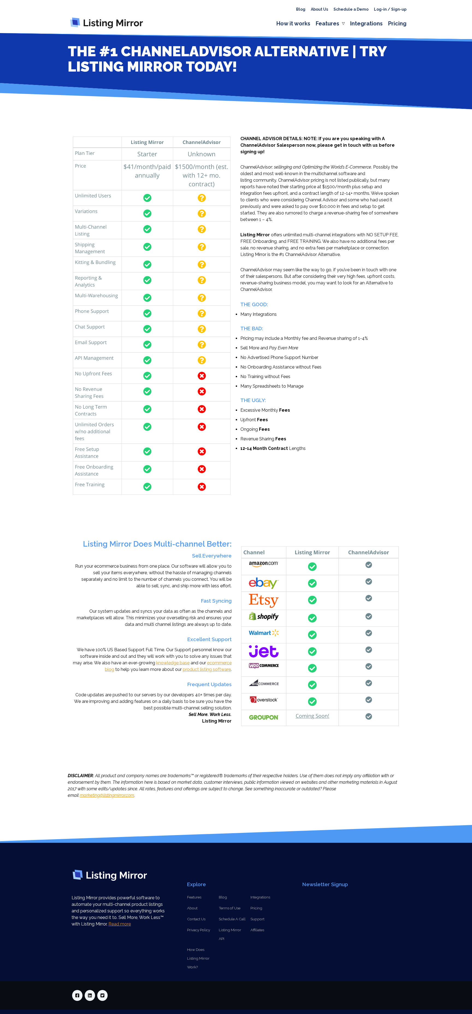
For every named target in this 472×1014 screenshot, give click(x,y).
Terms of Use (229, 908)
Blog (300, 9)
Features (327, 23)
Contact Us (196, 919)
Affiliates (257, 930)
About (192, 908)
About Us (319, 9)
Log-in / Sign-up (390, 9)
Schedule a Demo (351, 9)
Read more (119, 924)
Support (257, 919)
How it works (293, 23)
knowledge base (173, 662)
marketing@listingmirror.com (107, 795)
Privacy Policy (198, 930)
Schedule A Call (232, 919)
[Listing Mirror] (109, 28)
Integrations (366, 23)
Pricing (397, 23)
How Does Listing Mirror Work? (198, 958)
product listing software (207, 669)
